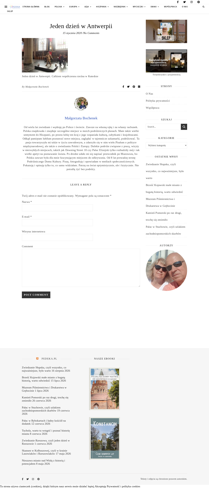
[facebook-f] (178, 2)
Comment (27, 246)
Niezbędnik (119, 6)
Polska (58, 6)
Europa (73, 6)
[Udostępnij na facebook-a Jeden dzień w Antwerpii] (124, 86)
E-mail (27, 216)
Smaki (154, 6)
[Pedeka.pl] (14, 7)
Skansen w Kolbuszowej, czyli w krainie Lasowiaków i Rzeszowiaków (44, 452)
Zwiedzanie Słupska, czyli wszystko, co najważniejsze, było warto (165, 171)
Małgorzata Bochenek (37, 86)
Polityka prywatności (158, 100)
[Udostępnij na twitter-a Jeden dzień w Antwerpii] (128, 86)
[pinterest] (198, 2)
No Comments (91, 33)
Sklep (10, 11)
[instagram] (191, 2)
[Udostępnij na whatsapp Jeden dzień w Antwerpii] (139, 86)
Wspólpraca (170, 6)
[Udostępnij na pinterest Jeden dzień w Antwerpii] (134, 86)
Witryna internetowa (33, 231)
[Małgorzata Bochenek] (81, 109)
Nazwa (27, 201)
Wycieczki (138, 6)
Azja (86, 6)
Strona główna (30, 6)
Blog (47, 6)
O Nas (185, 6)
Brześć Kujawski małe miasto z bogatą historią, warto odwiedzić (43, 379)
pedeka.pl (49, 358)
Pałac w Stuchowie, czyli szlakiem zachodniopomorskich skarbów (41, 409)
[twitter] (184, 2)
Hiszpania (101, 6)
